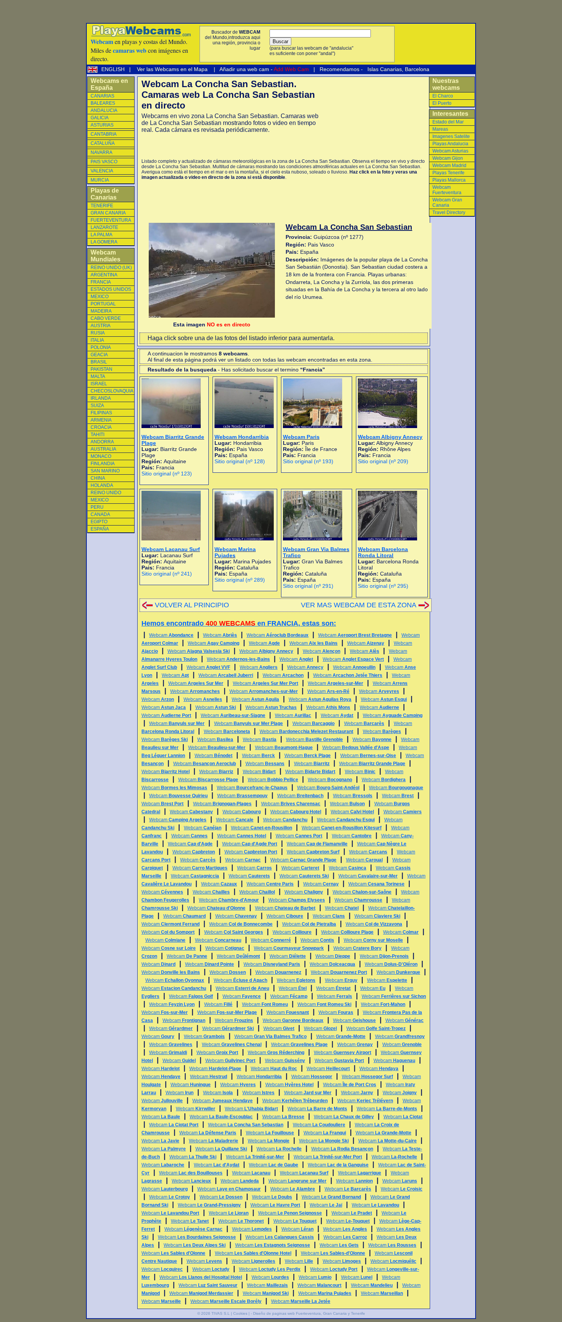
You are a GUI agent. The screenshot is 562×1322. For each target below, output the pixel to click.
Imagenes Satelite (451, 136)
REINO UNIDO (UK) (111, 267)
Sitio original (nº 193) (308, 461)
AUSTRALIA (103, 449)
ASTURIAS (102, 125)
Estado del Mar (448, 122)
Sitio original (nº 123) (166, 473)
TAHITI (97, 434)
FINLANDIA (103, 463)
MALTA (98, 376)
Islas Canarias (384, 69)
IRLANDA (101, 398)
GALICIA (100, 117)
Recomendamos (338, 69)
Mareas (440, 129)
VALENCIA (102, 171)
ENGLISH (113, 69)
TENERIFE (102, 205)
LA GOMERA (104, 242)
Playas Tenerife (448, 172)
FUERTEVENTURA (111, 220)
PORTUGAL (103, 304)
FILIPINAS (101, 412)
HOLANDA (102, 485)
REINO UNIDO (106, 492)
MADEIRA (101, 311)
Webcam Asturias (450, 151)
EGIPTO (99, 521)
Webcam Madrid (449, 165)
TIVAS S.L (220, 1313)
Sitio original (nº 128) (239, 461)
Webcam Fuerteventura (446, 190)
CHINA (98, 478)
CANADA (100, 514)
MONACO (101, 456)
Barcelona (417, 69)
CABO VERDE (106, 318)
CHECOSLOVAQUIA (112, 391)
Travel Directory (448, 212)
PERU (97, 507)
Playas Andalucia (450, 143)
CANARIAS (102, 96)
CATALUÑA (103, 143)
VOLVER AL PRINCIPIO (192, 605)
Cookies (240, 1313)
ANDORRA (102, 441)
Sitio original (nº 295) (383, 586)
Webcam (171, 635)
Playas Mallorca (449, 180)
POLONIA (101, 347)
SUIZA (97, 405)
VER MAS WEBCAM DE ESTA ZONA (358, 605)
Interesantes (450, 113)
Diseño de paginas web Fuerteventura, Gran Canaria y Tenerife (309, 1313)
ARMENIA (101, 420)
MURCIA (100, 180)
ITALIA (97, 340)
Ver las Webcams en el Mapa (172, 69)
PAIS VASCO (104, 161)
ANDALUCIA (104, 110)
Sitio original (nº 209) (383, 461)
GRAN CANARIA (108, 213)
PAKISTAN (101, 369)
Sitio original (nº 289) (239, 580)
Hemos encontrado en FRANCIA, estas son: (238, 623)
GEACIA (99, 354)
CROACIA (101, 427)
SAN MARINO (105, 471)
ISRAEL (99, 383)
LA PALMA (101, 234)
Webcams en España (109, 84)
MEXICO (100, 296)
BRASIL (99, 362)
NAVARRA (101, 152)
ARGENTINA (104, 274)
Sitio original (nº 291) (308, 586)
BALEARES (103, 103)
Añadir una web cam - (263, 69)
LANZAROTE (104, 227)
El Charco (442, 96)
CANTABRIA (104, 134)
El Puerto (442, 103)
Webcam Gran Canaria (447, 202)
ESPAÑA (100, 529)
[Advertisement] (230, 146)
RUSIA (98, 333)
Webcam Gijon (447, 158)
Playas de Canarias (105, 194)
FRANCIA (101, 282)
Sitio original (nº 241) (166, 574)
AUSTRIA (100, 325)
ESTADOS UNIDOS (111, 289)
